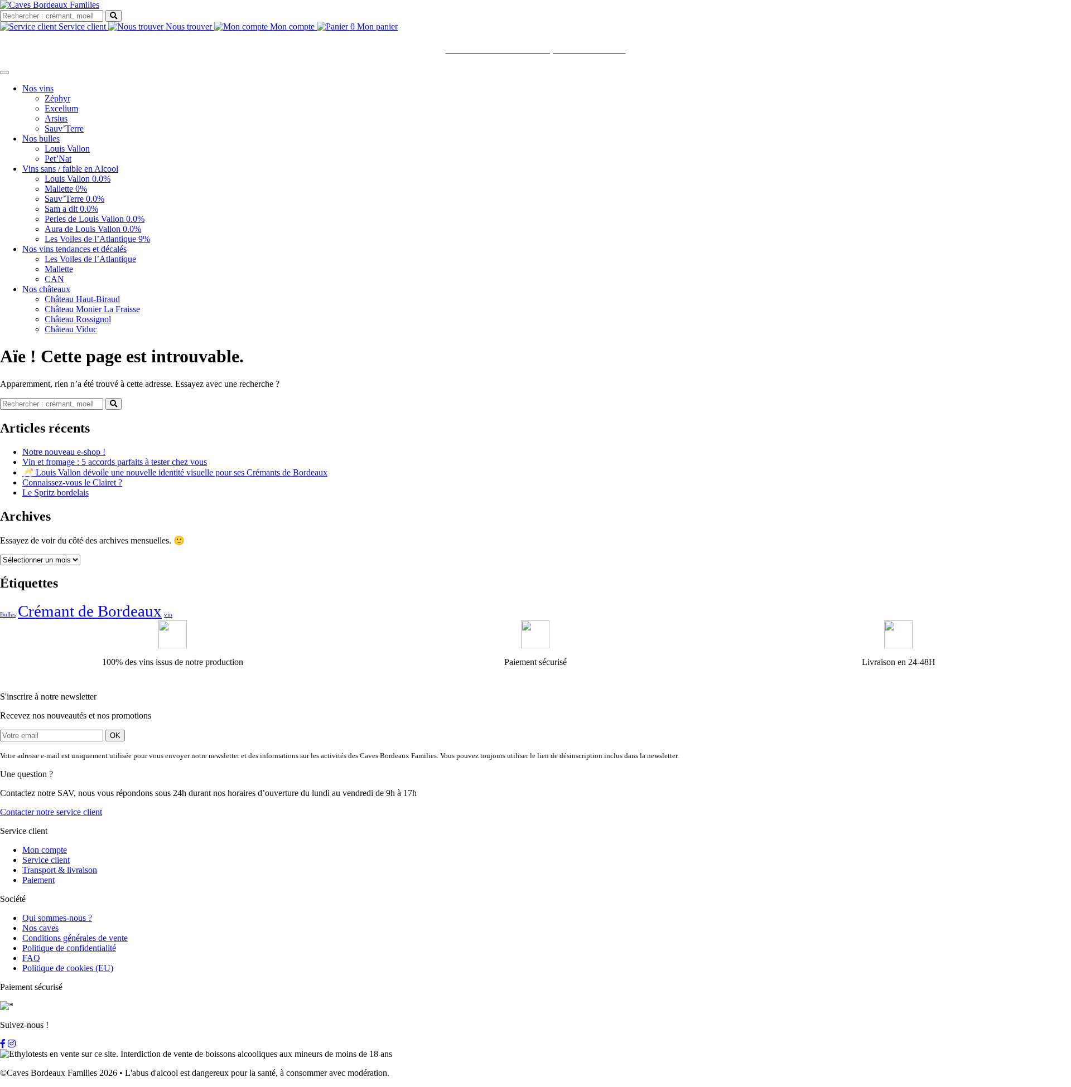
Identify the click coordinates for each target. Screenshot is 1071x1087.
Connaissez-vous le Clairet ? (72, 482)
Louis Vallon (67, 148)
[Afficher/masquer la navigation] (4, 72)
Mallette (59, 269)
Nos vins (38, 88)
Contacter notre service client (51, 812)
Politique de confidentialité (69, 948)
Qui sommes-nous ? (57, 918)
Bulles (8, 615)
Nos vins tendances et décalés (74, 249)
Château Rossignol (78, 319)
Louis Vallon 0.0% (77, 178)
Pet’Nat (58, 158)
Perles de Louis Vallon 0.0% (94, 219)
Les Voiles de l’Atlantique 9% (97, 239)
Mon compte (292, 26)
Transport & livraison (59, 870)
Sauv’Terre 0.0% (74, 198)
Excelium (61, 108)
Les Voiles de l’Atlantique (90, 259)
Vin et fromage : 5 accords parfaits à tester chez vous (114, 462)
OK (115, 735)
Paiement (38, 880)
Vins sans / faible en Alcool (70, 168)
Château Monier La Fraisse (92, 309)
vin (168, 615)
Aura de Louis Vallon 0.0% (93, 229)
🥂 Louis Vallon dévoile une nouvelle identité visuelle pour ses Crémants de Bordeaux (174, 472)
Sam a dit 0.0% (71, 208)
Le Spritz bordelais (55, 492)
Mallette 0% (66, 188)
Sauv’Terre (64, 128)
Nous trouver (188, 26)
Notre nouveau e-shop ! (63, 452)
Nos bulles (41, 138)
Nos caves (40, 928)
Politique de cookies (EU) (67, 968)
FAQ (31, 958)
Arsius (56, 118)
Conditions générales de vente (75, 938)
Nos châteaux (46, 289)
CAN (54, 279)
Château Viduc (71, 329)
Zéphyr (57, 98)
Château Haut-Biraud (82, 299)
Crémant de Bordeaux (90, 611)
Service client (82, 26)
